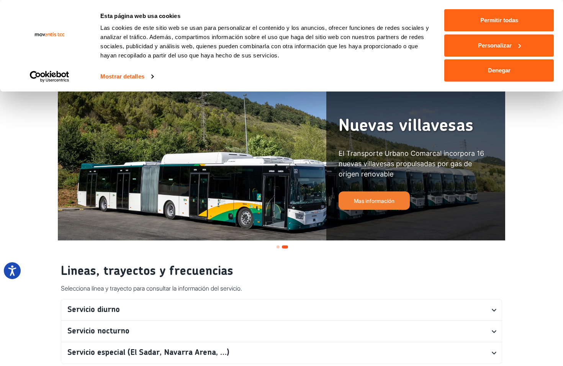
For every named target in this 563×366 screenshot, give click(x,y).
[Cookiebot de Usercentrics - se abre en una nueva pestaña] (49, 76)
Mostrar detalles (122, 76)
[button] (281, 310)
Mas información (374, 201)
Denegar (499, 70)
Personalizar (495, 45)
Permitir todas (499, 20)
